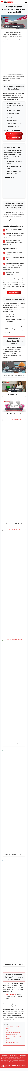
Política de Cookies (16, 1065)
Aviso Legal (23, 1065)
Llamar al (14, 137)
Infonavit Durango (11, 994)
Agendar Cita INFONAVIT (14, 134)
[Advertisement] (14, 58)
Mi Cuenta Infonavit (14, 292)
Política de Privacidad (5, 1065)
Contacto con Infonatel (11, 1034)
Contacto (4, 1066)
